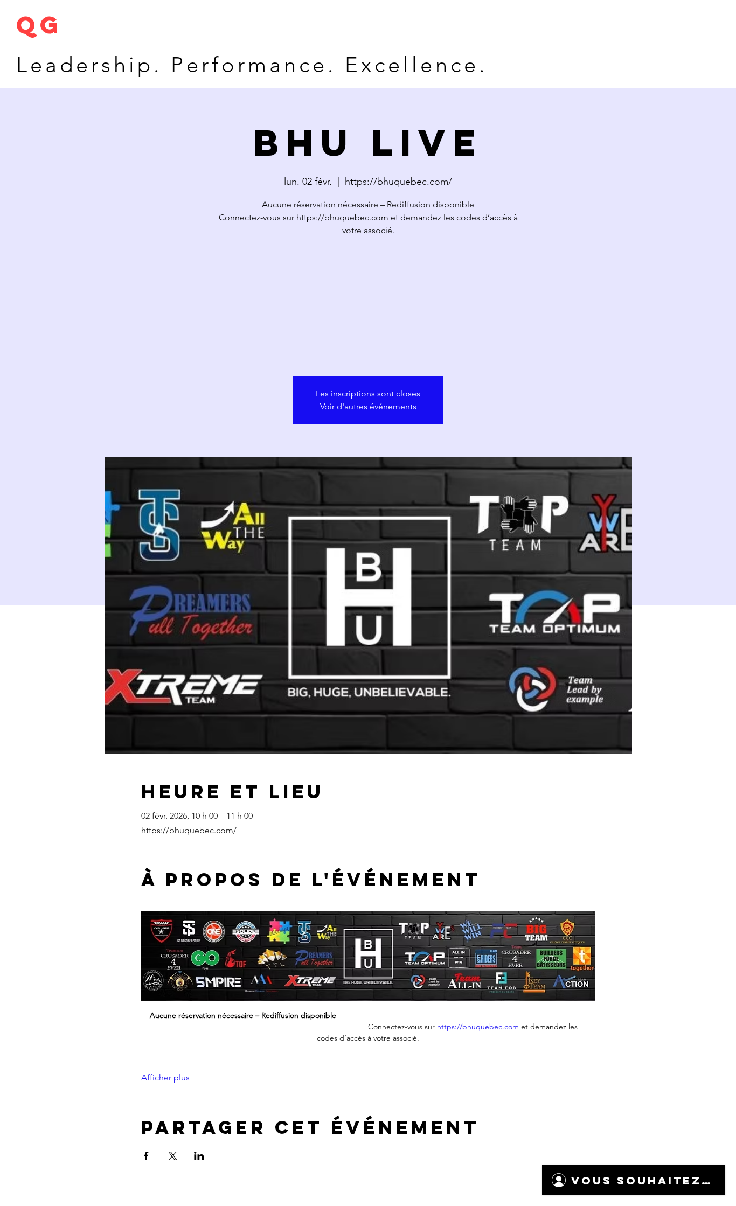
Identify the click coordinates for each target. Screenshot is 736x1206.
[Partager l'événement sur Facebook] (146, 1156)
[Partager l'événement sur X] (173, 1156)
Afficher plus (165, 1077)
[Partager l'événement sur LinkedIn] (199, 1156)
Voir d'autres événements (368, 406)
